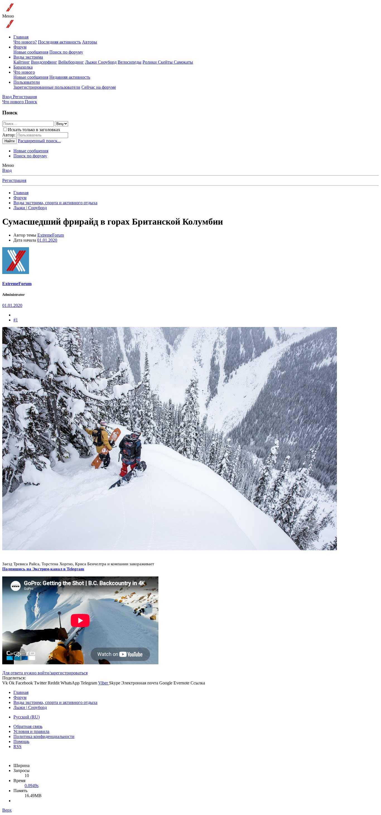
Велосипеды (129, 62)
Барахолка (23, 67)
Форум (19, 47)
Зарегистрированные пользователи (46, 87)
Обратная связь (27, 726)
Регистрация (14, 180)
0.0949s (31, 785)
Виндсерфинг (44, 62)
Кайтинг (21, 62)
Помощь (21, 741)
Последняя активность (59, 42)
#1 (15, 320)
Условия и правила (31, 731)
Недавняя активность (69, 77)
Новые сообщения (30, 52)
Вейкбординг (71, 62)
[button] (8, 16)
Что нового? (25, 42)
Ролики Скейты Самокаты (168, 62)
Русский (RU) (26, 717)
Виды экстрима (28, 57)
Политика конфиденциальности (43, 736)
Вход (7, 170)
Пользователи (26, 82)
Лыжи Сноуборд (101, 62)
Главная (20, 37)
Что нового (24, 72)
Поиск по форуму (66, 52)
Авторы (89, 42)
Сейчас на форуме (98, 87)
